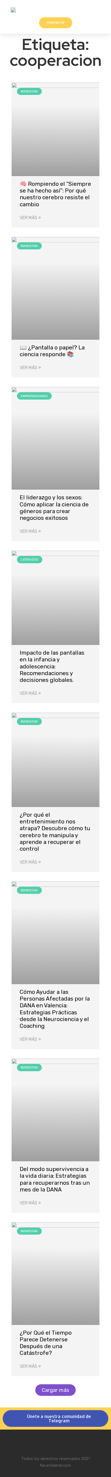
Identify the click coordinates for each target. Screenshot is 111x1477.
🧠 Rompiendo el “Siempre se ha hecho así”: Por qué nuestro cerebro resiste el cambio (55, 194)
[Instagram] (55, 1442)
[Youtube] (70, 1442)
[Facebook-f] (41, 1442)
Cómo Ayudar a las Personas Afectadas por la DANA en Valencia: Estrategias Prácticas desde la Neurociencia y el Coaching (55, 1008)
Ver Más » (30, 217)
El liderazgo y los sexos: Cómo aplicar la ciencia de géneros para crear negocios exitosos (54, 507)
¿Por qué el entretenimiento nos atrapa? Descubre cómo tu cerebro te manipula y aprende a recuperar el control (55, 831)
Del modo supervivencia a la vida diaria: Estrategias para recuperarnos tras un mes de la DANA (55, 1179)
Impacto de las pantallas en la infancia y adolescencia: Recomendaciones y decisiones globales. (52, 666)
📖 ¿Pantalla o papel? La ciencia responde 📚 (52, 351)
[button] (101, 10)
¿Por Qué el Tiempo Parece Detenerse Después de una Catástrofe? (46, 1342)
